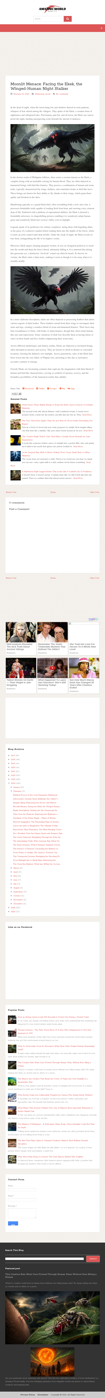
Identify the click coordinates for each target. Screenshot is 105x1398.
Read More (87, 415)
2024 (13, 783)
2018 (13, 759)
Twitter (41, 389)
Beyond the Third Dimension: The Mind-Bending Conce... (37, 829)
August (16, 888)
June (15, 880)
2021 (13, 771)
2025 (13, 908)
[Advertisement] (52, 55)
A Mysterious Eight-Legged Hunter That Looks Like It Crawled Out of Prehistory (57, 471)
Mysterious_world (42, 94)
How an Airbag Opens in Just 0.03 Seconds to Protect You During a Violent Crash (53, 1017)
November (18, 900)
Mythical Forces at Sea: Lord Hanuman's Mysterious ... (36, 795)
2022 (13, 775)
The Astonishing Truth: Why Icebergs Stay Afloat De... (36, 841)
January (16, 787)
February (17, 791)
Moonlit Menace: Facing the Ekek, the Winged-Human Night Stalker (46, 86)
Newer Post (11, 492)
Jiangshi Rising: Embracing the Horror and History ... (35, 803)
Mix (63, 389)
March (16, 868)
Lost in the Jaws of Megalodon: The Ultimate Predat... (35, 826)
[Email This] (13, 394)
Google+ (53, 389)
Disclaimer (43, 1395)
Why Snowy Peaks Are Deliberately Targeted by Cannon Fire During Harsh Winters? (55, 1095)
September (18, 892)
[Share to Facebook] (20, 394)
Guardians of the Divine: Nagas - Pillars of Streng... (34, 818)
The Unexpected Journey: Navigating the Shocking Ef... (36, 856)
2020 (13, 767)
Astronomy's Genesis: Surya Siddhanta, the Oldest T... (35, 799)
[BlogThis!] (15, 394)
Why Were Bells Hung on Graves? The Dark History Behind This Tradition (50, 1157)
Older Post (94, 492)
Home (53, 492)
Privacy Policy (27, 1395)
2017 (13, 755)
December (18, 904)
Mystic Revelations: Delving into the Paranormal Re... (35, 810)
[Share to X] (18, 394)
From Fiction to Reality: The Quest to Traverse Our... (35, 852)
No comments (62, 94)
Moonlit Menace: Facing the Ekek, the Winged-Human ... (37, 806)
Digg (72, 389)
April (15, 872)
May (15, 876)
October (17, 896)
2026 (13, 912)
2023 (13, 779)
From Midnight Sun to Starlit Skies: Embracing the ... (35, 860)
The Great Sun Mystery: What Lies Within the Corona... (36, 864)
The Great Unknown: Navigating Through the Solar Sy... (37, 837)
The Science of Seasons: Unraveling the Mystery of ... (36, 849)
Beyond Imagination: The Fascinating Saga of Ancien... (36, 822)
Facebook (29, 389)
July (15, 884)
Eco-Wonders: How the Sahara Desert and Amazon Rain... (38, 833)
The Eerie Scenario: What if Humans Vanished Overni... (37, 845)
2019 (13, 763)
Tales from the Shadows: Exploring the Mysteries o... (35, 814)
